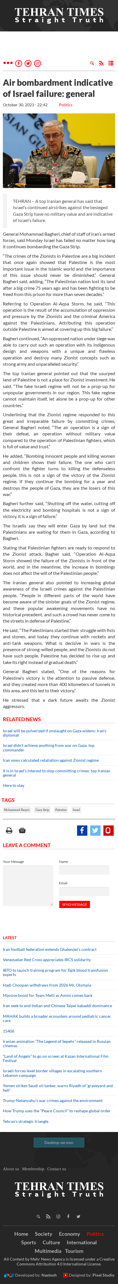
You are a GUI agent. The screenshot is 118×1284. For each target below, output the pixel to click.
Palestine (61, 809)
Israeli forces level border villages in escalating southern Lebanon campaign (52, 1072)
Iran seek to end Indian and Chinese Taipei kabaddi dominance (57, 1005)
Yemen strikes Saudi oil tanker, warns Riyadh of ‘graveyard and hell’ (58, 1087)
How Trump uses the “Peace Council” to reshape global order (57, 1110)
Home (21, 1234)
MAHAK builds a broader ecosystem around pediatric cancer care (57, 1018)
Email (63, 883)
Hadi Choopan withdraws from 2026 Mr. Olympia (47, 985)
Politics (65, 104)
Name (63, 861)
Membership (33, 1169)
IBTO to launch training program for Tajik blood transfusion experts (55, 972)
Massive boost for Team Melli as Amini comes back (48, 995)
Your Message (13, 861)
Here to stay (13, 785)
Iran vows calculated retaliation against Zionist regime (51, 760)
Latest (10, 937)
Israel (76, 809)
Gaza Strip (42, 809)
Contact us (56, 1169)
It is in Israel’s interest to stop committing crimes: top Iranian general (56, 772)
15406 (8, 1031)
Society (43, 1234)
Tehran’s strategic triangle (25, 1121)
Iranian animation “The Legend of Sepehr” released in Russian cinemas (57, 1043)
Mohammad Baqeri (17, 809)
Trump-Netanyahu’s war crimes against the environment (53, 1100)
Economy (69, 1234)
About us (11, 1169)
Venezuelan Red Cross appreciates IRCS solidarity (47, 959)
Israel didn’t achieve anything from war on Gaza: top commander (49, 747)
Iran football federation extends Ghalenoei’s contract (50, 949)
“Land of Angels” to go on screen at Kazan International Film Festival (56, 1058)
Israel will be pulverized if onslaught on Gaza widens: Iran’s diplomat (54, 732)
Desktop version (58, 1142)
